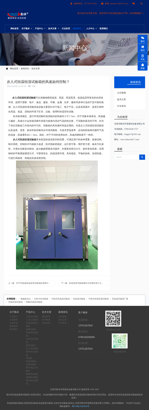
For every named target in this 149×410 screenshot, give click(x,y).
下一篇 (84, 283)
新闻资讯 (25, 69)
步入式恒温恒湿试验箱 (24, 97)
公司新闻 (121, 93)
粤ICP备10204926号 (80, 406)
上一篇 (31, 283)
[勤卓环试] (17, 15)
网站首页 (14, 28)
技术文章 (36, 69)
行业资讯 (121, 106)
